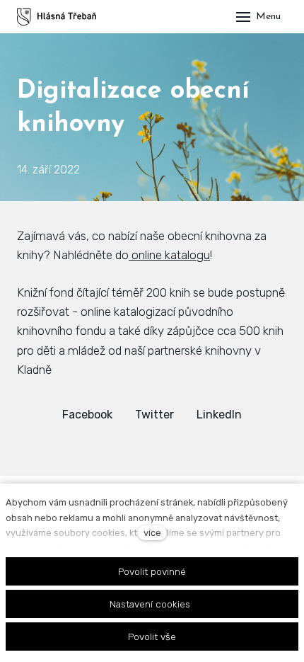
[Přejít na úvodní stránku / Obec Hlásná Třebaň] (56, 16)
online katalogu (169, 255)
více (152, 532)
